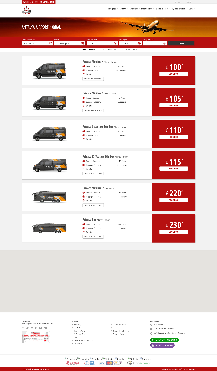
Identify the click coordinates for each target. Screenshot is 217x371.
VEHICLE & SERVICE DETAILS (93, 79)
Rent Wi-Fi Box (146, 8)
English (189, 2)
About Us (123, 8)
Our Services (78, 343)
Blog (114, 328)
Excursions (134, 8)
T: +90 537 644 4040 (160, 325)
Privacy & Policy (118, 334)
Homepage (112, 8)
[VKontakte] (45, 328)
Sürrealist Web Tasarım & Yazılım (39, 369)
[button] (37, 43)
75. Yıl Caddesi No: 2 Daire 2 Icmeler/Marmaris (169, 333)
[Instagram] (32, 328)
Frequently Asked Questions (83, 340)
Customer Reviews (119, 324)
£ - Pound (177, 2)
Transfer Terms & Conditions (122, 331)
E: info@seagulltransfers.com (164, 329)
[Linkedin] (36, 328)
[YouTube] (40, 328)
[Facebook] (23, 328)
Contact (192, 8)
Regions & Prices (162, 8)
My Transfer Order (178, 8)
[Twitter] (27, 328)
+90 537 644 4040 (46, 2)
